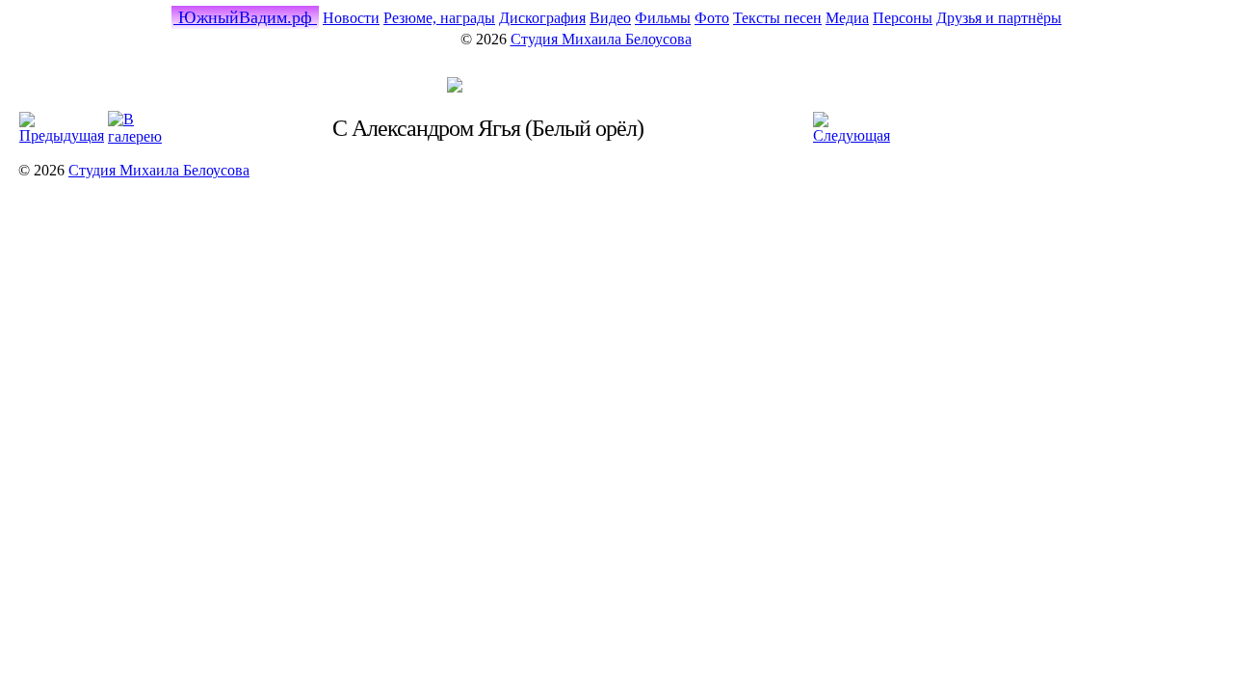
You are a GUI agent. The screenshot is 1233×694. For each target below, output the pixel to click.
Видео (610, 18)
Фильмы (663, 18)
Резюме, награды (439, 18)
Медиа (847, 18)
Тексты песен (777, 18)
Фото (712, 18)
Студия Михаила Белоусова (601, 39)
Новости (351, 18)
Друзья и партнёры (999, 18)
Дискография (542, 18)
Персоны (902, 18)
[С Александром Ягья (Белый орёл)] (454, 87)
